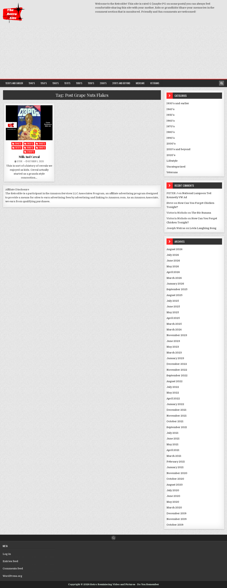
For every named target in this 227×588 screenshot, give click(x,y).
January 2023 (175, 358)
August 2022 (174, 381)
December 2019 (176, 513)
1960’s (55, 83)
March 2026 (174, 278)
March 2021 (174, 456)
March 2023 (174, 352)
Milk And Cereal (29, 157)
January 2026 (175, 283)
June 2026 (173, 260)
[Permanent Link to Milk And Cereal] (29, 122)
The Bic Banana (201, 212)
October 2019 (175, 524)
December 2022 (177, 364)
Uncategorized (176, 166)
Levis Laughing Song (203, 228)
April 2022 (173, 398)
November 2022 (177, 369)
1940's (18, 143)
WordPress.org (12, 576)
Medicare (140, 83)
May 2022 (173, 392)
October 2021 (175, 421)
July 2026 (173, 254)
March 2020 (174, 507)
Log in (7, 554)
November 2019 (177, 519)
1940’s (32, 83)
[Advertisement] (113, 52)
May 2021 (172, 444)
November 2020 (177, 473)
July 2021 (172, 432)
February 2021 (176, 461)
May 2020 (173, 501)
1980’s (79, 83)
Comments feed (13, 568)
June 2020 (173, 496)
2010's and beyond (178, 149)
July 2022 (173, 387)
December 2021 (176, 409)
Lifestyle (172, 160)
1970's (18, 147)
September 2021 (177, 427)
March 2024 (174, 329)
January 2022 (175, 404)
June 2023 (173, 341)
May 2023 (173, 346)
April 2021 (173, 450)
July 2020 (173, 490)
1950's (30, 143)
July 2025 (173, 300)
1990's (42, 147)
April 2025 (173, 318)
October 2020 (175, 478)
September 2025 (177, 289)
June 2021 (173, 438)
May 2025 (173, 312)
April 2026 (173, 272)
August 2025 (174, 295)
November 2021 (177, 415)
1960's (42, 143)
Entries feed (10, 561)
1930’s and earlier (14, 83)
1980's (30, 147)
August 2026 (174, 249)
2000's (30, 151)
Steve (19, 161)
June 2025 (173, 306)
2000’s (103, 83)
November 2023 (177, 335)
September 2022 (177, 375)
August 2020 (175, 484)
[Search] (221, 83)
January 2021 (175, 467)
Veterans (154, 83)
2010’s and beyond (121, 83)
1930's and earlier (178, 103)
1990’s (91, 83)
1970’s (67, 83)
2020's (171, 155)
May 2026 (173, 266)
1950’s (44, 83)
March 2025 (174, 323)
